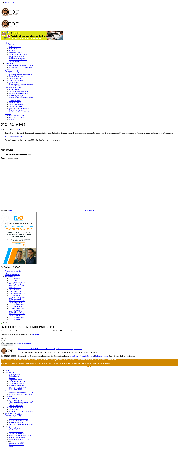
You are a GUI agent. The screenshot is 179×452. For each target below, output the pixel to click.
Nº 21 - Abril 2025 (15, 316)
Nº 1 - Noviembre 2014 (17, 278)
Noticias (7, 99)
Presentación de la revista (17, 73)
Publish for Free (89, 210)
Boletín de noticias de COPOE (19, 112)
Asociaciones (9, 63)
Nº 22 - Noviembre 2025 (17, 317)
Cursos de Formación (16, 104)
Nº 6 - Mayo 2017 (15, 288)
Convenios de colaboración (18, 60)
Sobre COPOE (10, 45)
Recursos (8, 114)
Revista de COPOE (11, 71)
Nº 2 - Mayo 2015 (15, 280)
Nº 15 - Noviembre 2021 (17, 304)
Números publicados (16, 78)
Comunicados (13, 82)
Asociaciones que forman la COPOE (21, 65)
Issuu (11, 210)
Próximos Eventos (15, 102)
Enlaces (11, 119)
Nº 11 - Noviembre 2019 (17, 297)
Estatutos (12, 50)
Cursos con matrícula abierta (18, 91)
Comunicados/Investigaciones (14, 80)
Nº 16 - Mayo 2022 (15, 306)
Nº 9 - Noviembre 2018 (17, 293)
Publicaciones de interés (17, 110)
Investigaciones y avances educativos (21, 84)
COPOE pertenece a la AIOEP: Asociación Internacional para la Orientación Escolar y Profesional (50, 349)
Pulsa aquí (35, 334)
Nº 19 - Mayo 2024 (15, 312)
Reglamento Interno (15, 52)
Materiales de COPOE (12, 86)
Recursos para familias (16, 117)
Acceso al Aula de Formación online (21, 97)
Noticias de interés (15, 101)
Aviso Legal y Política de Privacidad (82, 356)
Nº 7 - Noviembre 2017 (17, 290)
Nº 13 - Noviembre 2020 (17, 301)
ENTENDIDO (89, 367)
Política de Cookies (101, 356)
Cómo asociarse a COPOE (18, 54)
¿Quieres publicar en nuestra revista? (21, 75)
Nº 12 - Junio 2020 (15, 299)
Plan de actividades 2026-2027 (19, 93)
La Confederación (15, 47)
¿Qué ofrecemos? (15, 89)
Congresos (8, 69)
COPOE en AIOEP (15, 62)
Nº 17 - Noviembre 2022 (17, 308)
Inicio (7, 43)
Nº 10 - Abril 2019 (15, 295)
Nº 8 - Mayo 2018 (15, 291)
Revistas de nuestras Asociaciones (20, 108)
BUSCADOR (9, 2)
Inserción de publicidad (16, 76)
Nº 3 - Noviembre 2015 (17, 282)
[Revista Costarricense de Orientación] (19, 263)
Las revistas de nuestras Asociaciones (21, 67)
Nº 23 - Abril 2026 (15, 319)
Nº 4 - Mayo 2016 (15, 284)
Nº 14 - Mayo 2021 (15, 303)
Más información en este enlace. (15, 136)
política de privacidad (24, 343)
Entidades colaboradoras (17, 58)
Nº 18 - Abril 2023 (15, 310)
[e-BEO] (32, 39)
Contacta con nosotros (16, 56)
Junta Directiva (14, 49)
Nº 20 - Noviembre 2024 (17, 314)
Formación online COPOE (13, 88)
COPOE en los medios (16, 106)
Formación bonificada (16, 95)
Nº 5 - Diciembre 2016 (16, 286)
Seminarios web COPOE (17, 116)
